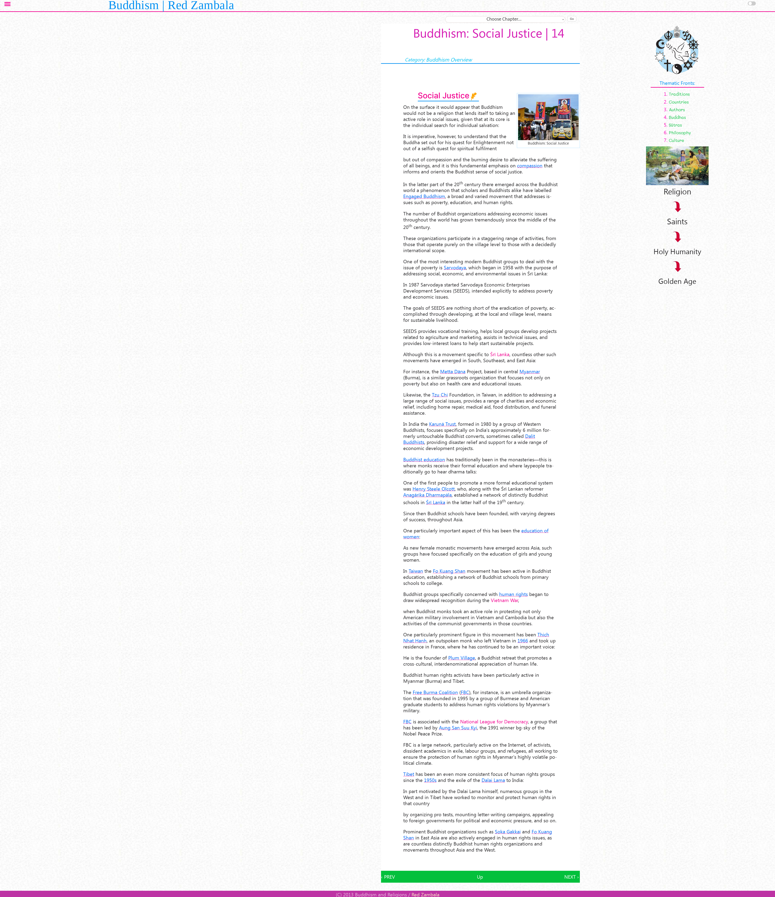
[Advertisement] (480, 862)
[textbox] (505, 19)
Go (572, 18)
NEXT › (571, 876)
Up (480, 876)
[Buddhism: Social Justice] (548, 116)
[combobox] (505, 19)
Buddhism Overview (449, 59)
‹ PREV (388, 876)
